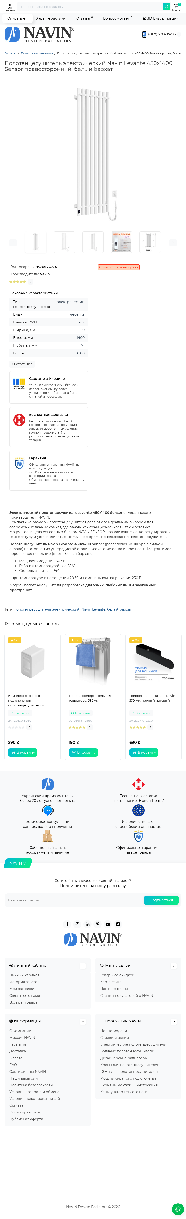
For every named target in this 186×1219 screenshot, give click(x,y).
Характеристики (51, 18)
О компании (20, 1031)
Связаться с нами (24, 995)
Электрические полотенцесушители (133, 1044)
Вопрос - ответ (117, 18)
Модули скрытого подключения (128, 1078)
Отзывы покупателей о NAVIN (126, 995)
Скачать (16, 1105)
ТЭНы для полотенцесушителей (129, 1071)
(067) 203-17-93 (161, 34)
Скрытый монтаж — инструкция (129, 1085)
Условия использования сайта (36, 1098)
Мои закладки (21, 989)
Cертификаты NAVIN (27, 1071)
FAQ (13, 1065)
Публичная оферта (26, 1119)
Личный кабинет (24, 975)
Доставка (17, 1051)
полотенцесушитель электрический (47, 609)
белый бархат (119, 609)
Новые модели (113, 1031)
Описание (16, 18)
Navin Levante (93, 609)
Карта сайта (111, 982)
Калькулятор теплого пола (124, 1092)
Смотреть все (22, 364)
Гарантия (17, 1044)
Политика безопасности (31, 1085)
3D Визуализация (162, 18)
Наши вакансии (23, 1078)
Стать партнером (24, 1112)
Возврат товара (23, 1002)
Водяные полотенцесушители (127, 1051)
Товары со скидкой (117, 975)
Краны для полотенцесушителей (130, 1065)
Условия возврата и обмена (34, 1092)
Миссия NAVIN (22, 1037)
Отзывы (84, 18)
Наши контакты (114, 989)
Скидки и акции (114, 1037)
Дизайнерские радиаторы (123, 1058)
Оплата (15, 1058)
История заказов (24, 982)
